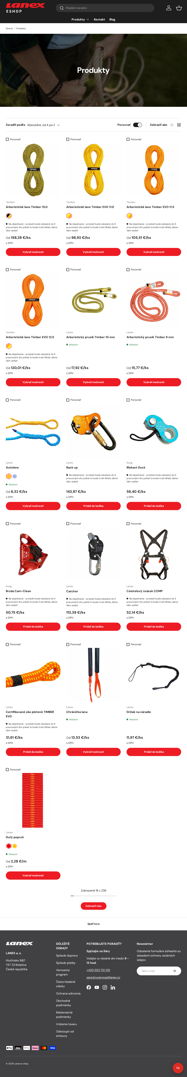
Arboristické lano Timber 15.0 (26, 207)
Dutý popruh (15, 837)
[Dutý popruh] (33, 800)
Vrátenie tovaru (66, 1024)
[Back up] (93, 430)
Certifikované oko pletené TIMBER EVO (30, 714)
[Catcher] (93, 554)
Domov (9, 28)
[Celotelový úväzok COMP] (154, 554)
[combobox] (105, 8)
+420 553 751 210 (98, 970)
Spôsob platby (65, 963)
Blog (112, 19)
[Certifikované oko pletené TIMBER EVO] (33, 675)
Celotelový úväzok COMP (145, 591)
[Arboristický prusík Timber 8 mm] (154, 300)
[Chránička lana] (93, 675)
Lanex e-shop (21, 1063)
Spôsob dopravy (67, 955)
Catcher (72, 591)
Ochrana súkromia (68, 993)
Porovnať (124, 125)
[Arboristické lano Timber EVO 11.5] (154, 170)
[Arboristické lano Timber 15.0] (33, 170)
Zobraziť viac (93, 906)
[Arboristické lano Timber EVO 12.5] (33, 300)
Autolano (12, 467)
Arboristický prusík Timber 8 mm (150, 337)
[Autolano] (33, 430)
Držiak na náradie (139, 712)
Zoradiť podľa (15, 125)
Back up (72, 467)
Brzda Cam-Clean (18, 591)
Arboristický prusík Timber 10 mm (90, 337)
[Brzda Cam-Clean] (33, 554)
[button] (179, 8)
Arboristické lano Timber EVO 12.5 (30, 337)
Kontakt (99, 19)
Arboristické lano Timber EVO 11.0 (90, 207)
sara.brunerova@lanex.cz (103, 977)
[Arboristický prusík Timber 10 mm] (93, 300)
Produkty (21, 28)
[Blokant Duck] (154, 430)
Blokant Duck (136, 467)
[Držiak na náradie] (154, 675)
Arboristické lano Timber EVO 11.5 (150, 207)
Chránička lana (76, 712)
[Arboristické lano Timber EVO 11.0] (93, 170)
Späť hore (93, 923)
